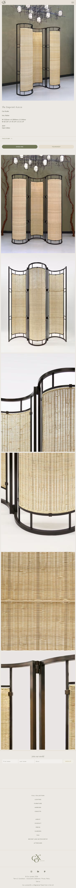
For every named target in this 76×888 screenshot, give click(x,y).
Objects (38, 811)
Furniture (38, 803)
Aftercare (38, 843)
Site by (38, 881)
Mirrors (38, 807)
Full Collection (38, 795)
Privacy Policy (45, 878)
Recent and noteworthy (38, 839)
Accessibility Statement (33, 878)
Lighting (38, 799)
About (38, 819)
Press (38, 827)
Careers (38, 831)
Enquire (19, 146)
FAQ (38, 835)
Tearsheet (56, 146)
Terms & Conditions (19, 878)
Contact (38, 823)
